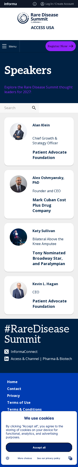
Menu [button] (12, 46)
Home (12, 381)
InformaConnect (24, 351)
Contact (14, 388)
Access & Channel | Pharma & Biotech (41, 358)
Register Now (57, 46)
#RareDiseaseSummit (36, 334)
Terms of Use (19, 402)
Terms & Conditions (24, 409)
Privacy (13, 395)
